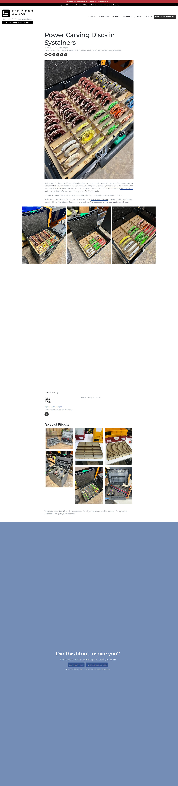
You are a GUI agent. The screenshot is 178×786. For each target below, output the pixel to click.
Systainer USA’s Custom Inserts (116, 186)
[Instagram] (46, 414)
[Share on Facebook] (46, 54)
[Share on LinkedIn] (57, 54)
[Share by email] (61, 54)
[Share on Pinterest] (50, 54)
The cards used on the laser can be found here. (109, 202)
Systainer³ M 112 (72, 50)
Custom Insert (106, 50)
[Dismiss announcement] (175, 4)
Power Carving (50, 50)
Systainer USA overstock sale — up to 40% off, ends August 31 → (89, 1)
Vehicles (116, 17)
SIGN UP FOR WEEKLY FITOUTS (97, 665)
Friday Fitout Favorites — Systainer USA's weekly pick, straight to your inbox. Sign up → (89, 5)
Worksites (128, 17)
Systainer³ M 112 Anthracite (88, 191)
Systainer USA (23, 22)
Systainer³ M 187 (85, 50)
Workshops (104, 17)
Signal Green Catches (99, 199)
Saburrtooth (117, 50)
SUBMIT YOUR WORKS (76, 665)
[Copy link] (65, 54)
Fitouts (92, 17)
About (147, 17)
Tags (139, 17)
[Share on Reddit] (53, 54)
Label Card (96, 50)
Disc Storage (61, 50)
